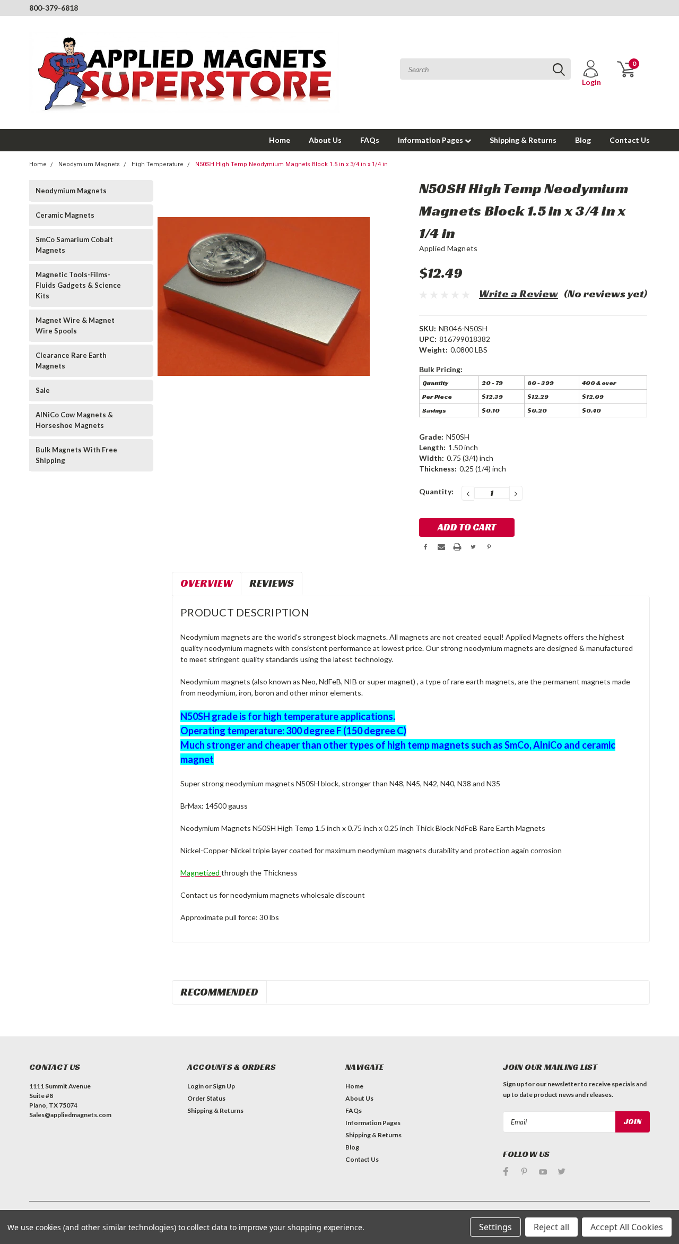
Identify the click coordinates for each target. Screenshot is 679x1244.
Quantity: (436, 491)
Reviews (271, 583)
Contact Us (630, 139)
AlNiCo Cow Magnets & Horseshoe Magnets (74, 420)
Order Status (206, 1098)
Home (279, 139)
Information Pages (431, 139)
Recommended (219, 992)
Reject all (551, 1227)
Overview (206, 583)
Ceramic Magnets (65, 215)
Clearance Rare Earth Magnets (71, 360)
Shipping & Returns (523, 139)
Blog (583, 139)
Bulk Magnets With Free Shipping (76, 455)
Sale (43, 390)
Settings (495, 1227)
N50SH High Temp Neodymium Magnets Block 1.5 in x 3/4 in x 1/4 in (291, 164)
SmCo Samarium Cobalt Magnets (74, 244)
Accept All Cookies (626, 1227)
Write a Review (518, 294)
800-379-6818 (53, 7)
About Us (325, 139)
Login (195, 1086)
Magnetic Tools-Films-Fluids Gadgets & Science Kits (78, 285)
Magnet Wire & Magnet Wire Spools (75, 325)
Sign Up (224, 1086)
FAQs (369, 139)
